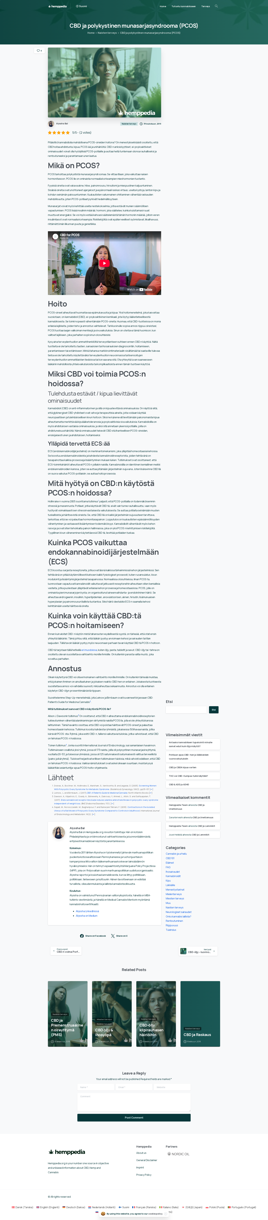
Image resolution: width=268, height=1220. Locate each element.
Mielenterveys (174, 894)
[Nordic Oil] (178, 1153)
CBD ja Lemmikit (206, 825)
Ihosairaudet (173, 871)
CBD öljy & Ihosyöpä (104, 1032)
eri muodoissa (89, 650)
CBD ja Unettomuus (203, 817)
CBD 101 (170, 858)
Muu (168, 903)
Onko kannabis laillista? (178, 916)
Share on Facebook (95, 935)
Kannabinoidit (173, 876)
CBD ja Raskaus (197, 1034)
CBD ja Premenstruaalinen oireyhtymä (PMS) (67, 1027)
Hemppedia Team (178, 804)
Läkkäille (170, 885)
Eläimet (170, 862)
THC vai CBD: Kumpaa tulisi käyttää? (188, 775)
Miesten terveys (175, 898)
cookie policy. (155, 1213)
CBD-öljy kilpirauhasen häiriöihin (151, 1030)
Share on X (121, 935)
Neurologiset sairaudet (178, 912)
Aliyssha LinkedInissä (87, 911)
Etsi (169, 701)
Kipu (168, 880)
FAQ (168, 867)
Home (90, 33)
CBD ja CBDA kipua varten (182, 767)
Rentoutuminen (174, 921)
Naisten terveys (107, 33)
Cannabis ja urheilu (176, 853)
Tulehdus (171, 930)
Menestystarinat (175, 889)
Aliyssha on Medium (86, 915)
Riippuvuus (172, 925)
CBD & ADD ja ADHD (179, 784)
